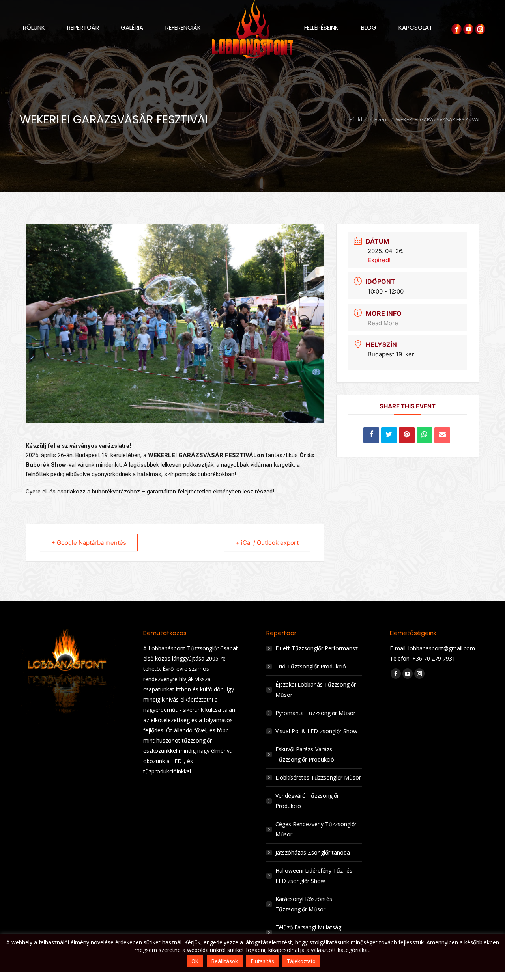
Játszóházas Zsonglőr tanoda (312, 852)
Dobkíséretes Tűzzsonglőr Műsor (318, 777)
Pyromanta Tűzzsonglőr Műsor (315, 713)
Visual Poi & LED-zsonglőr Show (316, 731)
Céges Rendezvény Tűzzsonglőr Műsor (316, 829)
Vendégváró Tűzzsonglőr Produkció (307, 801)
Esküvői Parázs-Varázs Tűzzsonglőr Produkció (304, 754)
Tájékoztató (301, 961)
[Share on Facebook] (371, 435)
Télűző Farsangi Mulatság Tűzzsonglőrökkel (308, 932)
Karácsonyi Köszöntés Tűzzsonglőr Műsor (303, 904)
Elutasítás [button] (262, 961)
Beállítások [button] (224, 961)
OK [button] (194, 961)
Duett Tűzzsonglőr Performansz (316, 648)
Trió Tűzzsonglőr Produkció (310, 666)
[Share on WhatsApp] (424, 435)
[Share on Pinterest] (407, 435)
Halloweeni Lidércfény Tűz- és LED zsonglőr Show (313, 875)
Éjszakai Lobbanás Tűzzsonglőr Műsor (315, 689)
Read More (383, 323)
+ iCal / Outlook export (267, 542)
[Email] (442, 435)
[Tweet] (389, 435)
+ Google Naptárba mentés (88, 542)
